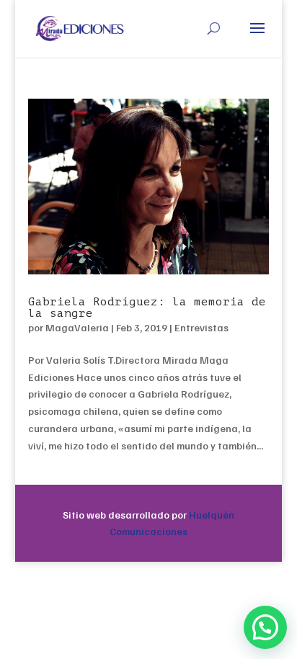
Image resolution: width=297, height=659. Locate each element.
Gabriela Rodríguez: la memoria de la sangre (147, 307)
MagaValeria (77, 327)
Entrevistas (201, 327)
